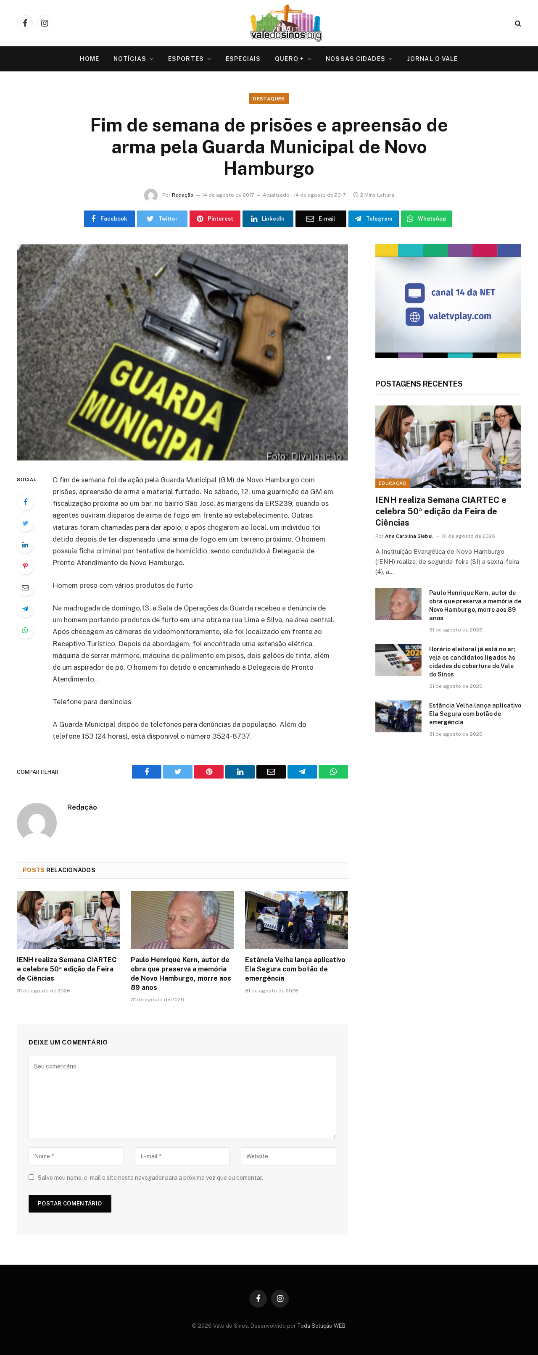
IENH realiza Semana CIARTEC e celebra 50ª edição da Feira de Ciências (66, 969)
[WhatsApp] (25, 630)
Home (89, 58)
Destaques (269, 99)
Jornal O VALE (432, 58)
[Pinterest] (25, 566)
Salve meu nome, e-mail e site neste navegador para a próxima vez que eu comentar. (150, 1177)
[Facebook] (25, 501)
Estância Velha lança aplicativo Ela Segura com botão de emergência (295, 969)
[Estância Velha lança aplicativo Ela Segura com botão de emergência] (296, 920)
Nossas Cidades (355, 58)
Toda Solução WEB (321, 1326)
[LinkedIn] (25, 544)
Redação (182, 195)
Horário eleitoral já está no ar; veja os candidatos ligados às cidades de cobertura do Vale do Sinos (472, 662)
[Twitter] (25, 523)
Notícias (129, 58)
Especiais (243, 58)
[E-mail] (25, 587)
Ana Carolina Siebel (409, 536)
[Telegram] (25, 608)
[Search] (517, 23)
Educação (393, 483)
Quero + (289, 58)
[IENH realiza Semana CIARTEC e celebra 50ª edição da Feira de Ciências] (68, 920)
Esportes (186, 58)
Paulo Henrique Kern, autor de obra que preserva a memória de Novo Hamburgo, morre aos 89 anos (181, 973)
